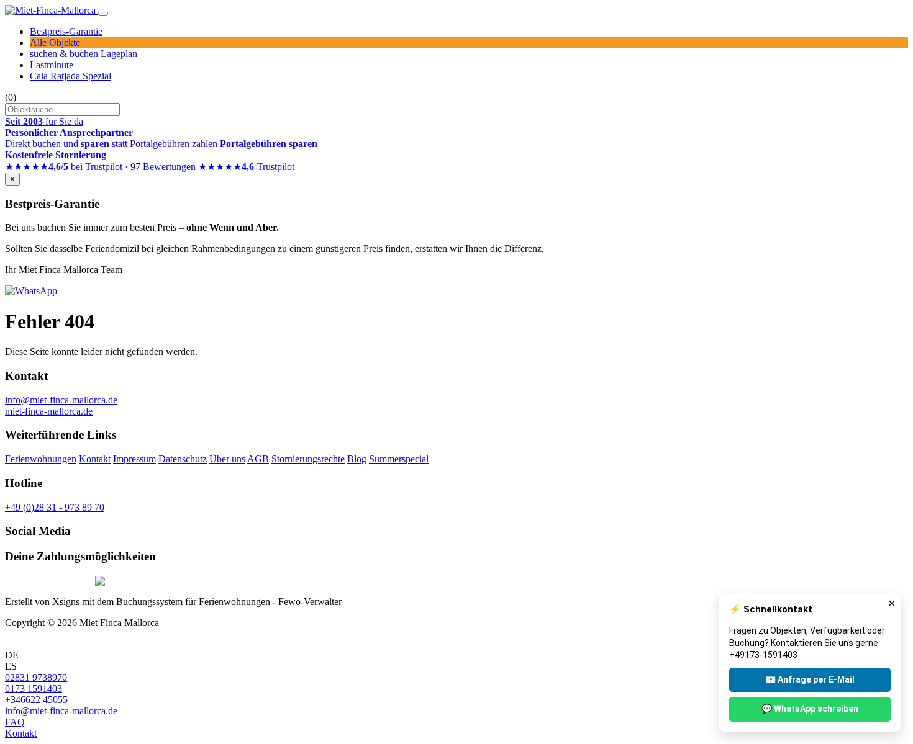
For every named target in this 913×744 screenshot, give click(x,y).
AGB (258, 459)
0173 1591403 (33, 688)
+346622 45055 (36, 699)
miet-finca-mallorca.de (49, 411)
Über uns (227, 459)
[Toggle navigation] (103, 14)
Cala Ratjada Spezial (70, 76)
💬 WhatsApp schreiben (809, 709)
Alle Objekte (55, 42)
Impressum (134, 459)
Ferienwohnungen (40, 459)
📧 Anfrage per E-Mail (810, 679)
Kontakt (95, 459)
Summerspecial (399, 459)
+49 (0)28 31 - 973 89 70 (54, 507)
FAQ (15, 722)
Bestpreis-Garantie (66, 31)
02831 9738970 (36, 677)
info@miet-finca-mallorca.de (61, 400)
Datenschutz (182, 459)
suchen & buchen (64, 53)
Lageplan (119, 53)
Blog (356, 459)
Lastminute (51, 65)
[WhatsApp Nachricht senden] (31, 290)
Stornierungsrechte (308, 459)
